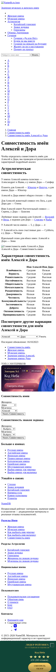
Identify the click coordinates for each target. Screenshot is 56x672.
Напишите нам (15, 620)
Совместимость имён (18, 347)
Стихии (11, 484)
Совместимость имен (18, 537)
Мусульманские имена (19, 466)
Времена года (14, 492)
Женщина (6, 402)
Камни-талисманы (17, 495)
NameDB (6, 503)
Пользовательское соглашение (23, 596)
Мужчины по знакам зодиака (22, 561)
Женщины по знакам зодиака (22, 558)
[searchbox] (15, 55)
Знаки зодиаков (15, 487)
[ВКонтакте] (15, 626)
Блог (9, 605)
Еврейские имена (16, 464)
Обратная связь (15, 599)
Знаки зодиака (15, 552)
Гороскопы (13, 555)
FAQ (9, 607)
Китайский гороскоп (18, 490)
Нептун (43, 187)
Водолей (49, 217)
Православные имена (18, 458)
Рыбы (49, 219)
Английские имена (17, 453)
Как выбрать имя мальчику (21, 535)
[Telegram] (15, 630)
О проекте (12, 602)
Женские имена (15, 350)
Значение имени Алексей (20, 355)
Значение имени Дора (19, 358)
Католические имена (18, 461)
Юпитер (32, 187)
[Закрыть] (52, 645)
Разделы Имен (9, 520)
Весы (6, 219)
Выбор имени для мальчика (22, 472)
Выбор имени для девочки (21, 469)
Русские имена (15, 450)
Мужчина (6, 408)
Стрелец (38, 219)
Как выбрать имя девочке (21, 532)
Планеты (12, 498)
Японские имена (16, 455)
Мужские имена (16, 353)
